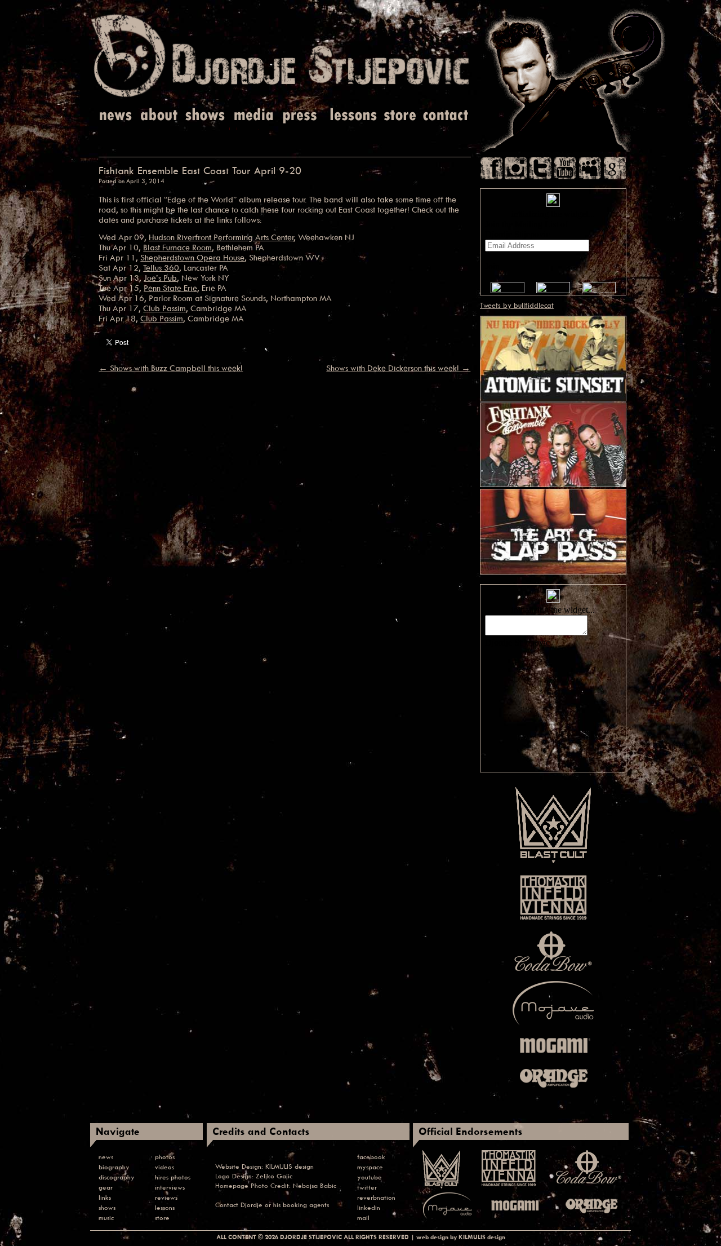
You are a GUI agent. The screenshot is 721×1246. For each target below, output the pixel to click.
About (160, 115)
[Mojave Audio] (553, 1025)
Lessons (352, 115)
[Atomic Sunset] (553, 398)
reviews (166, 1197)
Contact (446, 115)
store (162, 1217)
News (116, 115)
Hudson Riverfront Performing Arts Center (221, 237)
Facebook (491, 168)
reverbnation (376, 1197)
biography (114, 1167)
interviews (170, 1187)
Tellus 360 (161, 267)
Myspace (590, 168)
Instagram (516, 168)
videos (164, 1167)
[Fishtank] (553, 484)
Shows (205, 115)
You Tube (565, 168)
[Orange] (553, 1090)
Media (251, 115)
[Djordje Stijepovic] (281, 96)
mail (363, 1217)
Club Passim (164, 308)
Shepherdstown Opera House (192, 257)
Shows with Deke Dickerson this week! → (398, 368)
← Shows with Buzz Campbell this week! (171, 368)
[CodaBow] (553, 970)
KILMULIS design (289, 1166)
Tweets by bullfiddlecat (517, 305)
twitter (367, 1187)
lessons (165, 1207)
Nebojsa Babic (314, 1185)
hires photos (172, 1177)
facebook (371, 1156)
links (105, 1197)
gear (106, 1187)
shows (107, 1207)
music (106, 1217)
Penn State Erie (170, 287)
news (106, 1156)
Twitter (540, 168)
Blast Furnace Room (177, 247)
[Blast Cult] (553, 863)
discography (117, 1177)
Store (400, 115)
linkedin (368, 1207)
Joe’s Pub (160, 277)
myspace (370, 1167)
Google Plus (615, 168)
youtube (369, 1177)
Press (300, 115)
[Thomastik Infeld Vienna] (553, 921)
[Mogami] (553, 1056)
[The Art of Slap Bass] (553, 571)
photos (165, 1156)
